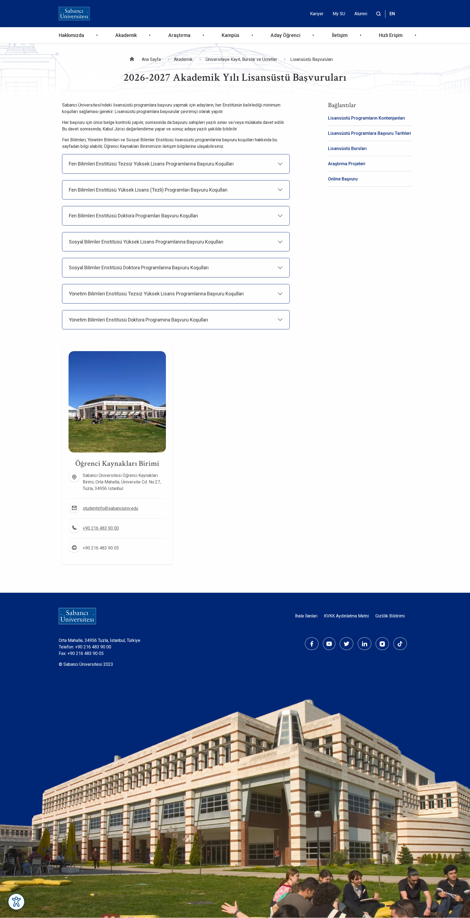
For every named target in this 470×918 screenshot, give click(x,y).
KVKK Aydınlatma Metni (346, 616)
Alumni (360, 13)
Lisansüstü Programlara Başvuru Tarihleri (369, 133)
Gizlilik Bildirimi (390, 616)
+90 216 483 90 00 (101, 528)
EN (392, 13)
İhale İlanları (306, 616)
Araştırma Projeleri (346, 163)
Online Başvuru (343, 179)
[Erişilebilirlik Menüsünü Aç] (16, 902)
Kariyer (316, 13)
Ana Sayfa (151, 59)
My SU (339, 13)
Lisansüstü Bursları (347, 148)
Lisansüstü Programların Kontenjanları (366, 118)
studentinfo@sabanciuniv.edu (110, 508)
